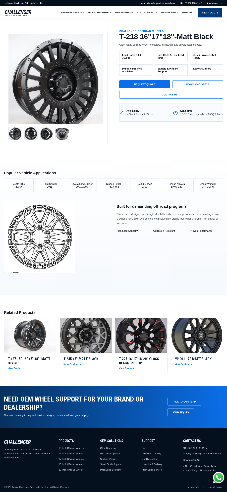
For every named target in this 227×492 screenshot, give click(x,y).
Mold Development (110, 453)
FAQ (144, 448)
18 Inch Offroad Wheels (71, 464)
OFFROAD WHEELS (71, 12)
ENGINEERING (168, 12)
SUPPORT (187, 12)
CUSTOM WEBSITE (147, 12)
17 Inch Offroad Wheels (71, 459)
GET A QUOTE (210, 12)
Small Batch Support (111, 464)
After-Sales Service (152, 469)
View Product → (17, 368)
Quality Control (149, 459)
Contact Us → (171, 94)
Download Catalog (151, 453)
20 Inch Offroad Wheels (71, 469)
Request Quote (144, 84)
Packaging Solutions (110, 469)
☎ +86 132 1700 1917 (191, 3)
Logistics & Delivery (152, 464)
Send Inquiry (180, 412)
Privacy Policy (194, 487)
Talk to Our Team (184, 401)
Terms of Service (215, 487)
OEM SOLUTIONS (124, 12)
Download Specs (197, 84)
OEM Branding (108, 448)
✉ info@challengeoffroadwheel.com (158, 3)
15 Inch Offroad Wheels (71, 448)
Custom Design (108, 459)
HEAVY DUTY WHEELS (100, 12)
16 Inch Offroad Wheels (71, 453)
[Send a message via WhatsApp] (218, 477)
